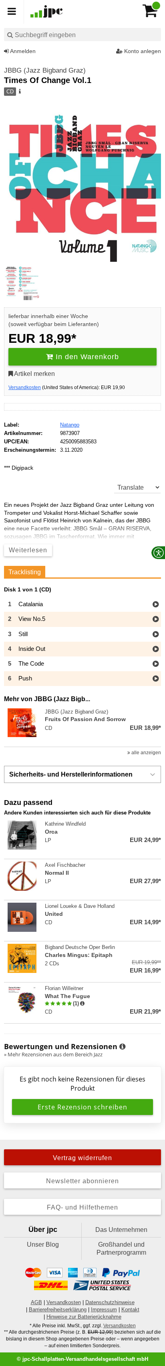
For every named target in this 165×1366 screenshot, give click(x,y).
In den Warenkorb (86, 357)
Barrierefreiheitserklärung (58, 1310)
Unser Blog (43, 1244)
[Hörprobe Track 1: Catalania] (155, 605)
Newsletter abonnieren (82, 1181)
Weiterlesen (28, 550)
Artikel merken (34, 373)
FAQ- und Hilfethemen (82, 1207)
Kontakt (130, 1310)
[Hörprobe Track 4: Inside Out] (155, 649)
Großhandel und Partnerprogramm (121, 1248)
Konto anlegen (142, 51)
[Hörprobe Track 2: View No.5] (155, 620)
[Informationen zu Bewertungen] (122, 1046)
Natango (69, 425)
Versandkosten (24, 387)
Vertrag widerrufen (82, 1157)
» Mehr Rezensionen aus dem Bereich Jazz (53, 1054)
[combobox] (82, 34)
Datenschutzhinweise (110, 1302)
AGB (36, 1302)
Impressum (104, 1310)
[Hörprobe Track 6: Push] (155, 679)
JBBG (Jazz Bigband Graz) (45, 70)
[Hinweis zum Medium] (19, 91)
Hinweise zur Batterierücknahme (83, 1317)
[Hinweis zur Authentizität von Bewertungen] (82, 1003)
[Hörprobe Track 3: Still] (155, 635)
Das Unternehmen (121, 1229)
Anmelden (22, 51)
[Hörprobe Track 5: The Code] (155, 664)
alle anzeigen (145, 752)
